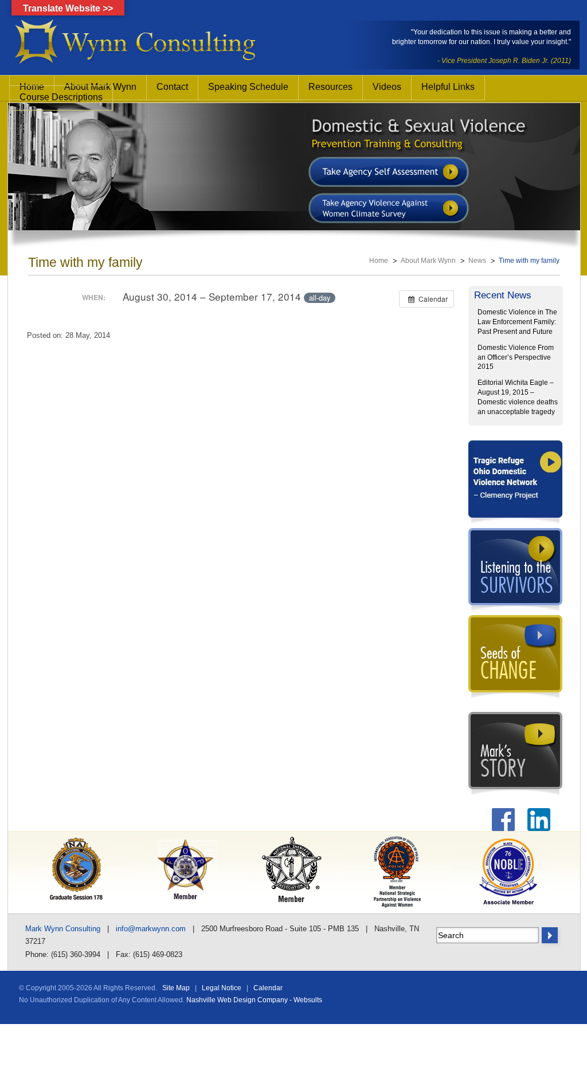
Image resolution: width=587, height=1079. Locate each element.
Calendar (268, 988)
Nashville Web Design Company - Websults (254, 1000)
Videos (387, 87)
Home (378, 261)
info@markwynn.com (151, 928)
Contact (172, 87)
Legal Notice (221, 988)
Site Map (176, 988)
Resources (330, 87)
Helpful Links (448, 87)
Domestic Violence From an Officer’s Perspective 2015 (516, 357)
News (477, 261)
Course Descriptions (61, 97)
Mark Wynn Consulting (62, 928)
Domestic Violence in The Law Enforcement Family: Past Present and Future (517, 322)
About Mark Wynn (428, 261)
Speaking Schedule (248, 87)
